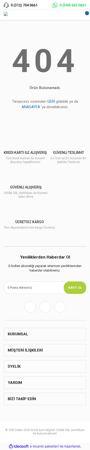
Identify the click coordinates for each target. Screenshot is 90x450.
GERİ (51, 101)
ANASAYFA (31, 107)
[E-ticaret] (44, 446)
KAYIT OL (75, 287)
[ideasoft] (19, 446)
